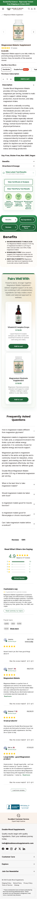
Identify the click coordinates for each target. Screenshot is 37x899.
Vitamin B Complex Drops (18, 327)
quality (6, 623)
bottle (19, 623)
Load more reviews (19, 790)
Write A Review (19, 578)
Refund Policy (17, 883)
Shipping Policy (6, 883)
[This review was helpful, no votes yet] (28, 661)
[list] (18, 31)
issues (6, 628)
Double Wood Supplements (15, 880)
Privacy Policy (28, 883)
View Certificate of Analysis (18, 182)
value (13, 623)
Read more (7, 696)
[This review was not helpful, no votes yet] (31, 661)
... (1, 14)
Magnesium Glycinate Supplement (18, 379)
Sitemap (16, 885)
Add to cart (25, 79)
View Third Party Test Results (18, 189)
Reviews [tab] (15, 540)
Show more (14, 629)
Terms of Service (7, 885)
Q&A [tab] (23, 540)
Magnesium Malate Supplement (13, 14)
